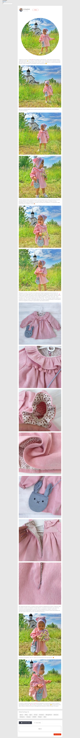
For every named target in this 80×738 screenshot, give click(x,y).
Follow (35, 9)
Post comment (57, 734)
